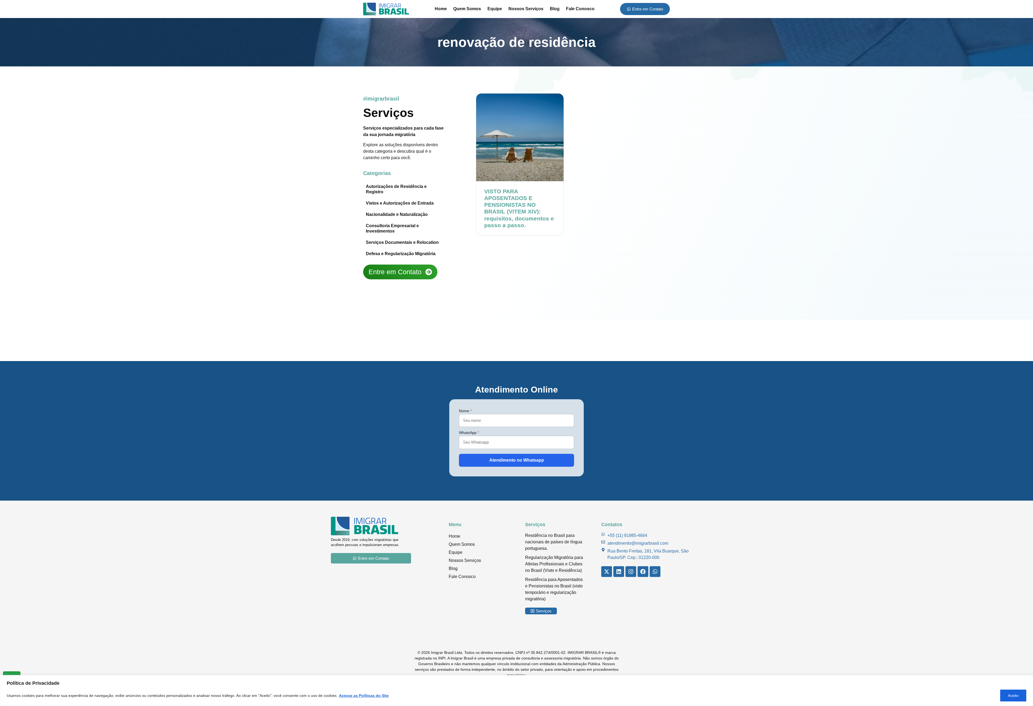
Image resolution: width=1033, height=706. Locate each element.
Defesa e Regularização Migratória (401, 253)
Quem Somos (467, 8)
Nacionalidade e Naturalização (397, 214)
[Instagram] (630, 571)
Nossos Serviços (525, 8)
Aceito (1013, 695)
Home (441, 8)
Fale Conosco (580, 8)
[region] (516, 690)
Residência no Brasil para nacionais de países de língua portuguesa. (553, 542)
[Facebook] (643, 571)
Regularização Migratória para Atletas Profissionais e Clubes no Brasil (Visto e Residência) (554, 564)
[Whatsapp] (655, 571)
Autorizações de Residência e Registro (396, 189)
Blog (555, 8)
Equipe (494, 8)
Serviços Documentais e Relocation (402, 242)
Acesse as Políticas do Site (364, 695)
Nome (465, 411)
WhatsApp (469, 432)
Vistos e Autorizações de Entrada (400, 203)
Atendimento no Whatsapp (516, 460)
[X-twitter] (606, 571)
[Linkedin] (618, 571)
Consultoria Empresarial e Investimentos (392, 228)
